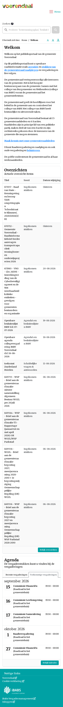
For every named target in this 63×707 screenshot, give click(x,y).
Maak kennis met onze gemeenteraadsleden (29, 140)
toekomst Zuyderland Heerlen (10, 366)
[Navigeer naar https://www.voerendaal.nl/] (17, 12)
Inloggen (8, 701)
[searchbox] (26, 30)
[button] (55, 30)
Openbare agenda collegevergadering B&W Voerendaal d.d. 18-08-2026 (12, 347)
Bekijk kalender (50, 663)
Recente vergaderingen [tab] (16, 575)
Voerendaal (9, 678)
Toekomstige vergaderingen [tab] (43, 575)
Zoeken (6, 23)
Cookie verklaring (13, 681)
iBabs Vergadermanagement (19, 698)
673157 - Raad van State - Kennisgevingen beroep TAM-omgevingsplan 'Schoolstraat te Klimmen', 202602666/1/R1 (12, 203)
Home (24, 40)
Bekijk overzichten (48, 550)
